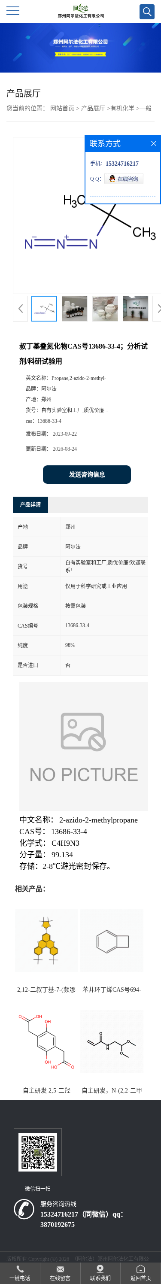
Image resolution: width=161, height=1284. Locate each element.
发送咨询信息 (87, 474)
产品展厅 (93, 108)
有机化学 (122, 108)
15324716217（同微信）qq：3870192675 (83, 1219)
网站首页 (62, 108)
